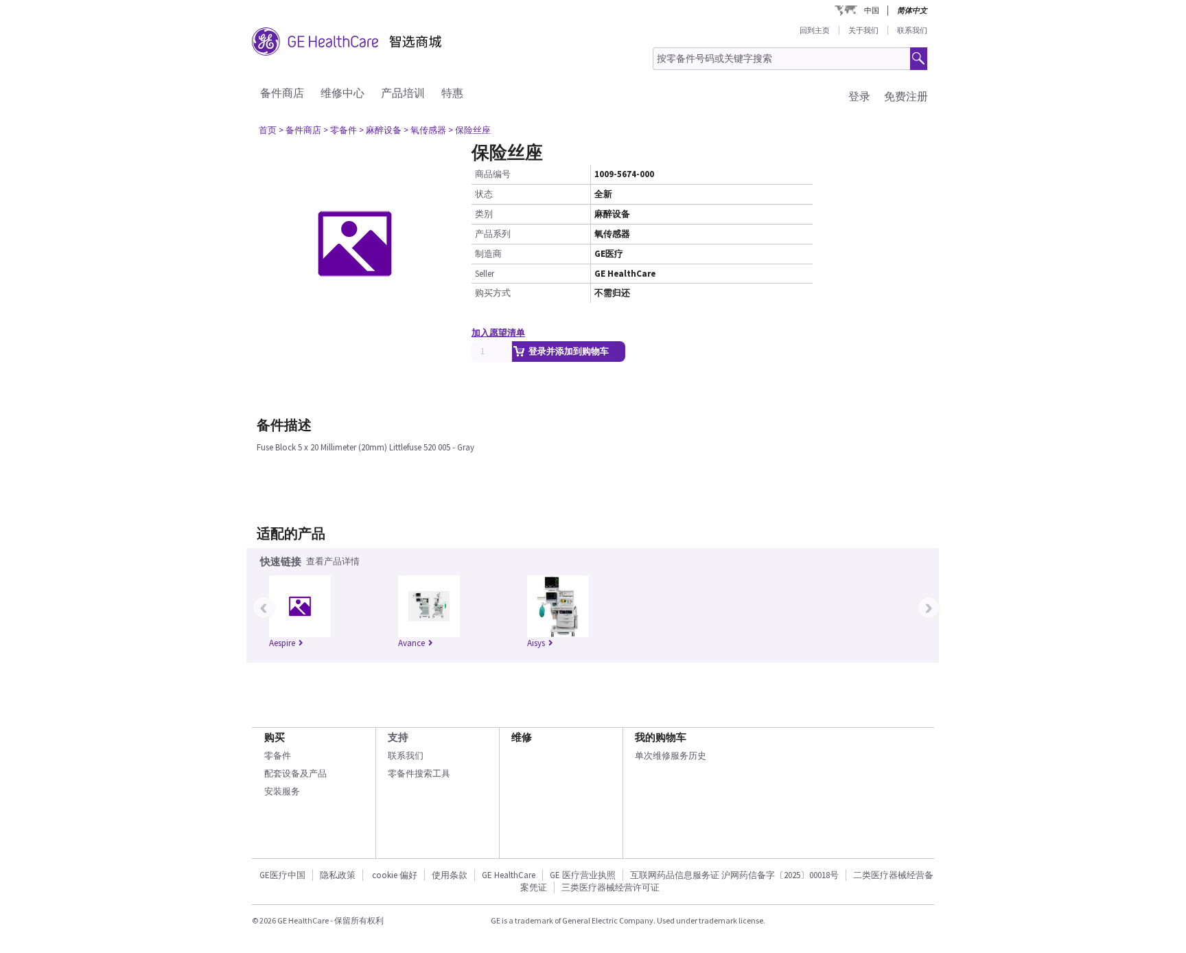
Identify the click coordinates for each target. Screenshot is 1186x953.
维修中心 (342, 93)
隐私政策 (338, 875)
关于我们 (863, 30)
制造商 (488, 254)
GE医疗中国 (282, 875)
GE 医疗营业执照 (583, 875)
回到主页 (815, 30)
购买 (274, 737)
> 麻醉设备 (380, 130)
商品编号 (493, 174)
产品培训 (403, 93)
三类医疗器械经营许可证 (610, 887)
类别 (484, 214)
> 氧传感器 (425, 130)
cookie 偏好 (394, 875)
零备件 (277, 755)
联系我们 (912, 30)
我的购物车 (660, 737)
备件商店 (282, 93)
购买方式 (493, 293)
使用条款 (449, 875)
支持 (398, 737)
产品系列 (493, 234)
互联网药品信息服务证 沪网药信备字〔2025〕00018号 (734, 875)
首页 (268, 130)
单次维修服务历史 (670, 755)
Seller (484, 273)
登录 (859, 96)
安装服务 (282, 791)
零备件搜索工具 (419, 773)
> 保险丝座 (469, 130)
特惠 (452, 93)
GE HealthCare (508, 875)
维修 (521, 737)
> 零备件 (340, 130)
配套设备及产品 (295, 773)
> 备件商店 (300, 130)
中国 (871, 10)
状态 (484, 194)
